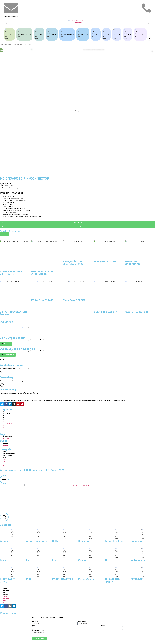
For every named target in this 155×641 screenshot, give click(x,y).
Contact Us (6, 443)
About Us (6, 590)
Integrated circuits (9, 453)
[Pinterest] (22, 404)
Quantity (102, 625)
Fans (4, 451)
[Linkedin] (10, 404)
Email (34, 625)
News (5, 416)
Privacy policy (7, 436)
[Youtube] (18, 404)
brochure (6, 420)
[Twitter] (2, 404)
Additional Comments (40, 630)
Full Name (35, 621)
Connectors (7, 44)
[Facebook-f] (6, 404)
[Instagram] (14, 404)
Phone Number (82, 621)
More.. (5, 458)
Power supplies (8, 455)
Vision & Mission (8, 414)
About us (6, 412)
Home (1, 44)
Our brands (6, 418)
